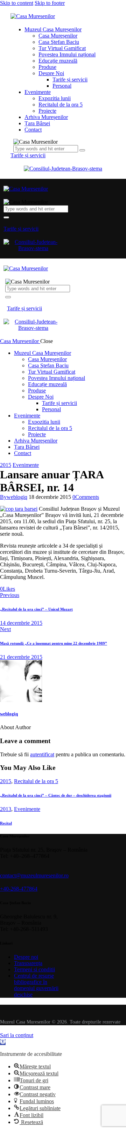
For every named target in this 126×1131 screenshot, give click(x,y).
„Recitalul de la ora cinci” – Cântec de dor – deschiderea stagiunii (55, 795)
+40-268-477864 (18, 889)
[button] (3, 1042)
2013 (5, 809)
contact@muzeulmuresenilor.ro (34, 875)
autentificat (42, 754)
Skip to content (16, 3)
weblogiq (9, 713)
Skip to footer (50, 3)
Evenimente (26, 465)
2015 (5, 465)
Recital (6, 823)
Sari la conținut (16, 1035)
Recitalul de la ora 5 (36, 781)
